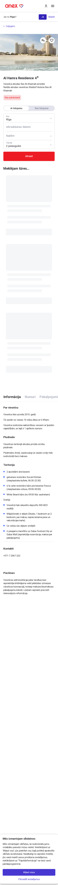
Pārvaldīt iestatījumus (29, 879)
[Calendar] (29, 127)
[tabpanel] (29, 498)
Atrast (29, 156)
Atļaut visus (29, 872)
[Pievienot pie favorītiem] (52, 40)
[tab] (12, 397)
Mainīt (51, 17)
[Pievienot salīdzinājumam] (43, 40)
